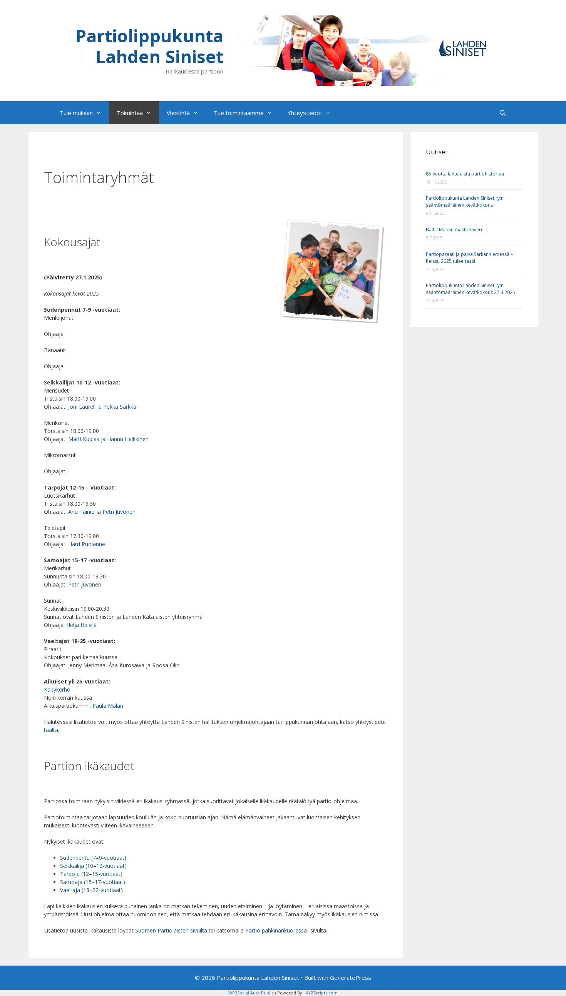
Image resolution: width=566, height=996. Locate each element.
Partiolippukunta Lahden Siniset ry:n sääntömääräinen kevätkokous (465, 201)
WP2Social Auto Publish (252, 993)
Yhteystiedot (305, 113)
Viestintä (178, 113)
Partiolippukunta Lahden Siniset (149, 46)
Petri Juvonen (119, 511)
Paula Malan (107, 705)
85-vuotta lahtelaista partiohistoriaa (465, 173)
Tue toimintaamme (239, 113)
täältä (51, 730)
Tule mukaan (76, 113)
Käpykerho (57, 689)
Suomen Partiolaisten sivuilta (171, 930)
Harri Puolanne (86, 544)
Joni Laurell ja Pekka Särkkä (102, 406)
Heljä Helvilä (81, 624)
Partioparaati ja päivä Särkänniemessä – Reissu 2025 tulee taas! (469, 257)
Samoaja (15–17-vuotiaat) (92, 882)
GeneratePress (350, 977)
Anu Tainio (81, 511)
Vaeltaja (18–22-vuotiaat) (91, 890)
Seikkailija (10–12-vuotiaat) (93, 865)
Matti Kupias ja (86, 439)
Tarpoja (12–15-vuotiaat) (91, 873)
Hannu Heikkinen (128, 439)
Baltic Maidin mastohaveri (454, 229)
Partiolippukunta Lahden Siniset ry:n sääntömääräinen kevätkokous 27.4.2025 (470, 289)
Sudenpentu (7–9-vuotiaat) (93, 857)
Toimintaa (130, 113)
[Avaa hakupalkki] (502, 112)
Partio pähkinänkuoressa (276, 930)
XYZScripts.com (322, 993)
